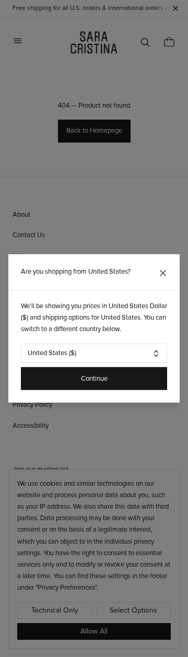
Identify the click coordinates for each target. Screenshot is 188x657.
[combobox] (94, 353)
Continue (94, 378)
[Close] (163, 273)
